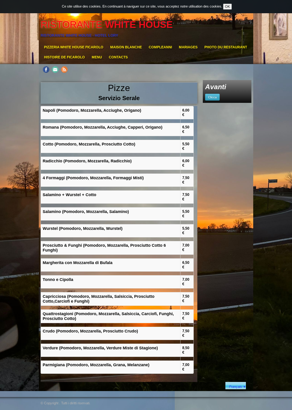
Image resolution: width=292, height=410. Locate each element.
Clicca (212, 97)
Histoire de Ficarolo (64, 57)
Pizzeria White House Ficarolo (73, 47)
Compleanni (160, 47)
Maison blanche (126, 47)
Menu (97, 57)
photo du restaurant (225, 47)
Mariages (188, 47)
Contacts (118, 57)
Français (237, 387)
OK (227, 6)
